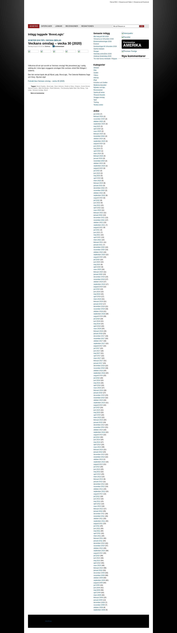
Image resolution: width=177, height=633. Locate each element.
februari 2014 (98, 449)
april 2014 (97, 445)
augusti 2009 (98, 583)
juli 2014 (97, 437)
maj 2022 (97, 205)
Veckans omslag (38, 90)
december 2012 (99, 484)
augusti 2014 (98, 435)
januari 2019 (98, 304)
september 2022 (99, 195)
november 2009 (99, 575)
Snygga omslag (53, 40)
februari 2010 (98, 568)
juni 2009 (97, 588)
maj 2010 (97, 560)
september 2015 (99, 403)
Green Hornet (85, 86)
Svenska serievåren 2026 (103, 54)
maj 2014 (97, 442)
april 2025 (97, 129)
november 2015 (99, 398)
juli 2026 (97, 114)
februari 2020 (98, 272)
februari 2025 (98, 134)
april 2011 (97, 533)
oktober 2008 (98, 607)
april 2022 (97, 208)
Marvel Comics (33, 88)
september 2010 (99, 551)
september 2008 (99, 610)
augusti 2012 (98, 494)
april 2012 (97, 504)
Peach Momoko (55, 88)
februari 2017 (98, 361)
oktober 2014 (98, 430)
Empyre (77, 86)
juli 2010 (97, 556)
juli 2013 (97, 467)
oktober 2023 (98, 163)
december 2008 (99, 602)
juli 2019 (97, 289)
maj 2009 (97, 590)
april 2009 (97, 593)
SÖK (141, 26)
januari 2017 (98, 363)
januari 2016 (98, 393)
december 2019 (99, 277)
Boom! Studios (41, 86)
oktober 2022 (98, 193)
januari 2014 (98, 452)
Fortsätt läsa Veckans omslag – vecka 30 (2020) (46, 81)
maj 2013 (97, 472)
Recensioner (98, 90)
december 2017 (99, 336)
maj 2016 (97, 383)
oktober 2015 (98, 400)
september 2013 (99, 462)
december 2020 (99, 247)
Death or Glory (69, 86)
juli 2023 (97, 171)
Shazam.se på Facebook (141, 2)
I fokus (96, 75)
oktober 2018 (98, 311)
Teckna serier (98, 105)
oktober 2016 (98, 370)
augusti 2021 (98, 227)
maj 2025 (97, 126)
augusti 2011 (98, 523)
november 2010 (99, 546)
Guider (96, 73)
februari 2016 (98, 390)
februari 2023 (98, 183)
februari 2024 (98, 156)
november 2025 (99, 119)
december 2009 (99, 573)
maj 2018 (97, 324)
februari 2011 (98, 538)
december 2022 (99, 188)
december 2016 (99, 366)
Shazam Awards (99, 95)
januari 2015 (98, 422)
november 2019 (99, 279)
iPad (95, 80)
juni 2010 (97, 558)
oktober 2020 (98, 252)
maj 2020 (97, 264)
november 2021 (99, 220)
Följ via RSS (113, 2)
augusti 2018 (98, 316)
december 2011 (99, 514)
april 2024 (97, 151)
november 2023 (99, 161)
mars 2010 (97, 565)
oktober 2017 (98, 341)
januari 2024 (98, 158)
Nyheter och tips (36, 40)
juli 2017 (97, 348)
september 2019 (99, 284)
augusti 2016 (98, 375)
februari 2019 (98, 301)
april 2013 (97, 474)
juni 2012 (97, 499)
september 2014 (99, 432)
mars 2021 (97, 240)
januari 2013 (98, 482)
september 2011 (99, 521)
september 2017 (99, 343)
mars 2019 (97, 299)
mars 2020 (97, 269)
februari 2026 (98, 116)
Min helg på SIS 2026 (101, 36)
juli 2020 (97, 259)
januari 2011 (98, 541)
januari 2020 (98, 274)
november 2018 (99, 309)
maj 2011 (97, 531)
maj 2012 (97, 501)
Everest (96, 44)
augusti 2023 (98, 168)
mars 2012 (97, 506)
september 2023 (99, 166)
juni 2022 (97, 203)
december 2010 (99, 543)
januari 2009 (98, 600)
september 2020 (99, 255)
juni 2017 (97, 351)
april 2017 (97, 356)
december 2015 (99, 395)
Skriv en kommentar (37, 93)
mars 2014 (97, 447)
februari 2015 (98, 420)
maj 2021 (97, 235)
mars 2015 (97, 417)
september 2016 (99, 373)
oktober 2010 (98, 548)
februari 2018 (98, 331)
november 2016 (99, 368)
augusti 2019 (98, 287)
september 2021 (99, 225)
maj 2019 (97, 294)
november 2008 (99, 605)
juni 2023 (97, 173)
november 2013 (99, 457)
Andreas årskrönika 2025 (102, 56)
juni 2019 (97, 292)
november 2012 (99, 486)
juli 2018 (97, 319)
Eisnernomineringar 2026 (103, 41)
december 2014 (99, 425)
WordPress (48, 621)
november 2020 (99, 250)
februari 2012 (98, 509)
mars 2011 (97, 536)
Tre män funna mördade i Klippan (105, 59)
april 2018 (97, 326)
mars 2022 (97, 210)
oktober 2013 (98, 459)
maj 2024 (97, 148)
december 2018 (99, 306)
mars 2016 (97, 388)
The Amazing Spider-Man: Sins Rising (72, 88)
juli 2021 (97, 230)
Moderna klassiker (100, 85)
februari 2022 (98, 213)
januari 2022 (98, 215)
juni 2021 (97, 232)
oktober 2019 (98, 282)
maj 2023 (97, 176)
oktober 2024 (98, 139)
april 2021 (97, 237)
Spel (95, 100)
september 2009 (99, 580)
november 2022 (99, 190)
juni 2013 (97, 469)
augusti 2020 (98, 257)
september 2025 (99, 124)
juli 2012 (97, 496)
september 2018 (99, 314)
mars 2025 (97, 131)
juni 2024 (97, 146)
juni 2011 (97, 528)
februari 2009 (98, 597)
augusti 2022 (98, 198)
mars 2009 (97, 595)
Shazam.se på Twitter (125, 2)
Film (95, 70)
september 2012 (99, 491)
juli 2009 (97, 585)
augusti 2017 (98, 346)
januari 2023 (98, 185)
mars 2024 (97, 153)
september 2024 (99, 141)
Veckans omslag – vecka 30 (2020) (55, 43)
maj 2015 (97, 412)
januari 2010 (98, 570)
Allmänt (96, 68)
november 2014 (99, 427)
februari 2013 (98, 479)
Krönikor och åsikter (101, 82)
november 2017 (99, 338)
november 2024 (99, 136)
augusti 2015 (98, 405)
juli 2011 (97, 526)
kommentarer (58, 46)
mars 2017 (97, 358)
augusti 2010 (98, 553)
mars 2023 (97, 181)
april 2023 (97, 178)
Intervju (96, 78)
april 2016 (97, 385)
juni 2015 (97, 410)
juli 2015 (97, 407)
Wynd (46, 90)
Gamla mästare (99, 49)
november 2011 (99, 516)
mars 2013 (97, 477)
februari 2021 (98, 242)
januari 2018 (98, 333)
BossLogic (50, 86)
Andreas (47, 46)
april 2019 (97, 296)
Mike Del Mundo (44, 88)
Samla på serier (99, 92)
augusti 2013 (98, 464)
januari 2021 (98, 245)
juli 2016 (97, 378)
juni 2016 (97, 380)
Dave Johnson (59, 86)
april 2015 (97, 415)
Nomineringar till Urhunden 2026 (105, 46)
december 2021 (99, 218)
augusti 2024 (98, 144)
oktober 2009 (98, 578)
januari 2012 (98, 511)
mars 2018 (97, 329)
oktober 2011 (98, 519)
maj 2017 (97, 353)
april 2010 (97, 563)
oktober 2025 (98, 121)
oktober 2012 (98, 489)
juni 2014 (97, 440)
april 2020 (97, 267)
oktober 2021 (98, 222)
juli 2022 (97, 200)
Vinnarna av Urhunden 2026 (104, 39)
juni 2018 (97, 321)
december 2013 (99, 454)
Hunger (96, 51)
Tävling (96, 102)
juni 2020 (97, 262)
